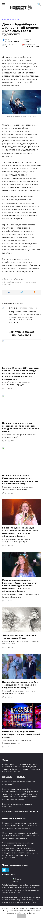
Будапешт (8, 279)
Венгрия (19, 279)
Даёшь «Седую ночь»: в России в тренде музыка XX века (19, 636)
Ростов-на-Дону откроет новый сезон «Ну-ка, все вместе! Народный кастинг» (21, 734)
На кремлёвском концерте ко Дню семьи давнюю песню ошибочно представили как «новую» (20, 685)
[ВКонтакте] (7, 870)
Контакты (21, 777)
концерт (7, 285)
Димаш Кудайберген (13, 282)
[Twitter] (4, 870)
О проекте (7, 777)
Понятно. (21, 916)
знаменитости (31, 282)
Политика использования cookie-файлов (20, 811)
